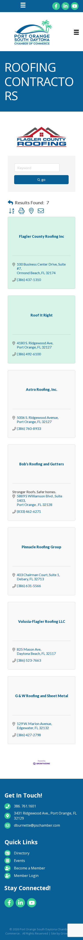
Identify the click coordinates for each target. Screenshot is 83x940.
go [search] (43, 179)
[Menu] (23, 5)
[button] (10, 202)
